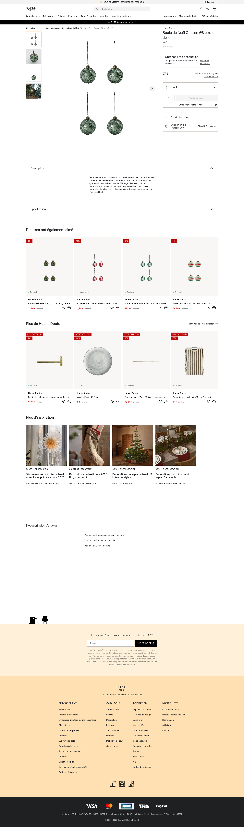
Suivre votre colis (67, 741)
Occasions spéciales (142, 746)
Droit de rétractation (68, 772)
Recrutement (168, 720)
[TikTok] (131, 784)
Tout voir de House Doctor (201, 324)
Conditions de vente (68, 746)
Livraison (63, 736)
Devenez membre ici (205, 62)
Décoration (48, 16)
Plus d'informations (207, 126)
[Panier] (214, 9)
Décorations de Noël (70, 28)
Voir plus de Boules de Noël (97, 545)
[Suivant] (152, 88)
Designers (137, 720)
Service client (65, 709)
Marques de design (188, 16)
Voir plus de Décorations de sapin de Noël (104, 535)
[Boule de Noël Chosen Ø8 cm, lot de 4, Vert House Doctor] (101, 88)
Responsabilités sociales (173, 715)
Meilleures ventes (141, 736)
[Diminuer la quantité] (165, 98)
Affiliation (166, 725)
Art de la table (33, 16)
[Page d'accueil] (31, 9)
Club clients (64, 725)
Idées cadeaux (140, 741)
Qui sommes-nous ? (171, 709)
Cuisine (61, 16)
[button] (168, 47)
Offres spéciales (210, 16)
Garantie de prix (66, 762)
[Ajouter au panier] (69, 308)
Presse (165, 730)
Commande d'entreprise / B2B (73, 767)
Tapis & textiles (88, 16)
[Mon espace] (201, 9)
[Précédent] (51, 88)
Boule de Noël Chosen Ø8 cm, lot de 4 (97, 28)
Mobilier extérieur (114, 741)
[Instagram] (122, 784)
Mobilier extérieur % (121, 16)
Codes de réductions (142, 767)
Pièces (136, 751)
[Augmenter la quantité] (173, 98)
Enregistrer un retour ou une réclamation (77, 720)
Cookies (63, 756)
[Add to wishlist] (64, 308)
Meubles (104, 16)
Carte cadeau (112, 746)
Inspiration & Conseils (142, 709)
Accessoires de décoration (48, 28)
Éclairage (73, 16)
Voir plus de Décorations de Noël (100, 540)
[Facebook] (112, 784)
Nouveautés (170, 16)
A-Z (134, 762)
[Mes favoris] (207, 9)
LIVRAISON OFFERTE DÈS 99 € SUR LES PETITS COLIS (124, 2)
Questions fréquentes (69, 730)
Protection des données (70, 751)
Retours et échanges (68, 715)
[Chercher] (97, 9)
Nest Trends (138, 756)
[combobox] (211, 2)
